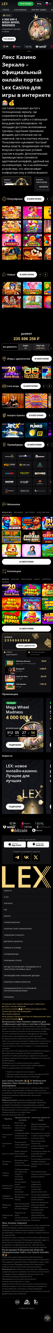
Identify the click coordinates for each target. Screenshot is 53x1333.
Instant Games (39, 10)
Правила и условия (12, 948)
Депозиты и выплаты (13, 941)
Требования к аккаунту (14, 935)
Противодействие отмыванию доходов (22, 976)
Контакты (8, 903)
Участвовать (8, 39)
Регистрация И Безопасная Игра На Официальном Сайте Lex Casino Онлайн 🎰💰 (26, 1017)
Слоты (5, 10)
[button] (45, 274)
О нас (6, 897)
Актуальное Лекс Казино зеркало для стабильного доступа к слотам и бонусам (23, 1005)
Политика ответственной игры (18, 929)
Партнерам (9, 997)
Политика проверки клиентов (17, 982)
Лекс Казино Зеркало (11, 1014)
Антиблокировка (11, 954)
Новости (8, 891)
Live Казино (20, 10)
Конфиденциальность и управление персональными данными (20, 989)
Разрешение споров (13, 960)
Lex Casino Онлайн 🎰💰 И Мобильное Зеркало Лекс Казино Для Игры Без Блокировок (24, 1010)
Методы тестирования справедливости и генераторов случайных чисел (22, 968)
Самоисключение (12, 922)
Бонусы (7, 916)
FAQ (5, 910)
